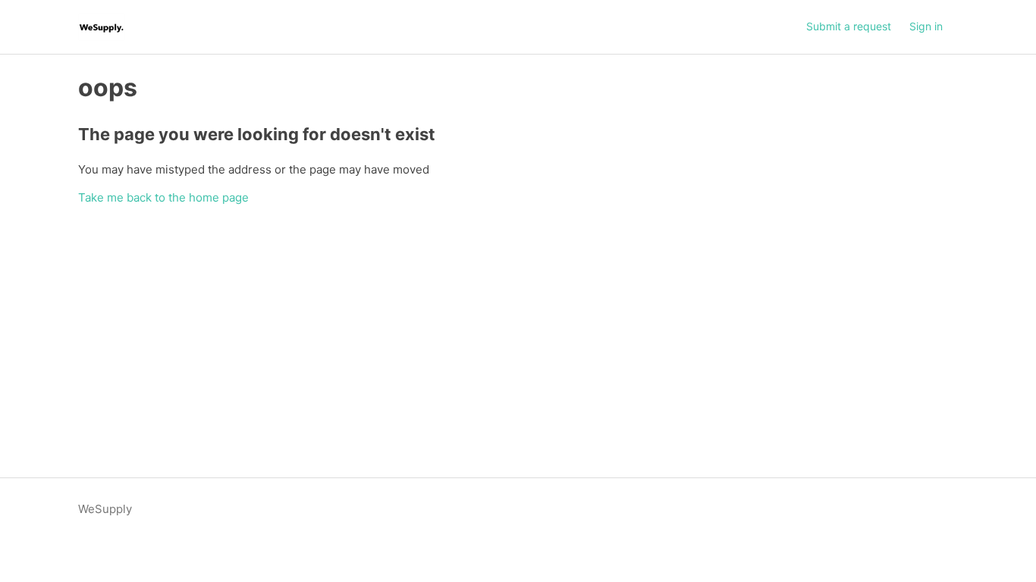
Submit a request (848, 26)
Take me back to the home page (163, 197)
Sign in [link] (926, 26)
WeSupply (105, 509)
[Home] (101, 27)
